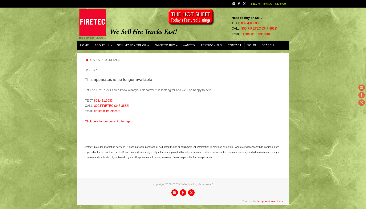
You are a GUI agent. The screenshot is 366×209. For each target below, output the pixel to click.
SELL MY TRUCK (261, 3)
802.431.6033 (250, 23)
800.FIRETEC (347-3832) (259, 28)
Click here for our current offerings (107, 121)
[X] (244, 3)
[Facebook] (239, 3)
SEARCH (280, 3)
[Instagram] (233, 3)
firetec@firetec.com (256, 33)
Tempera (262, 201)
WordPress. (278, 201)
